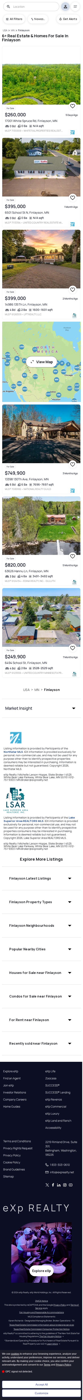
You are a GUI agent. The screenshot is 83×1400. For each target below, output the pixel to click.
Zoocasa (50, 1078)
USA (26, 690)
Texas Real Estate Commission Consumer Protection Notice (41, 1329)
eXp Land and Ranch (58, 1120)
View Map (44, 361)
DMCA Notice (41, 1300)
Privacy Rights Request (17, 1148)
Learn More (52, 1343)
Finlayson (52, 690)
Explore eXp (10, 1071)
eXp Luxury (52, 1113)
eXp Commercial (55, 1106)
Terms (47, 1364)
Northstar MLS (13, 752)
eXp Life (50, 1071)
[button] (41, 708)
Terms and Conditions (17, 1141)
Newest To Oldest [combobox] (39, 19)
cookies (15, 1353)
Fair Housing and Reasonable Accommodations (41, 1312)
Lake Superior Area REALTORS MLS (39, 819)
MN (36, 690)
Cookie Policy (11, 1162)
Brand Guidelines (14, 1169)
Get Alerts (70, 19)
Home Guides (11, 1106)
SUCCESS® (52, 1085)
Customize (41, 1393)
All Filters (16, 19)
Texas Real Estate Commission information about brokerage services (41, 1324)
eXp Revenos (53, 1099)
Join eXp (8, 1085)
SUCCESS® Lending (57, 1092)
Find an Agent (12, 1078)
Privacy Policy (12, 1155)
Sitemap (8, 1176)
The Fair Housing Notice (50, 1336)
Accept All (41, 1384)
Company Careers (14, 1099)
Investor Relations (14, 1092)
